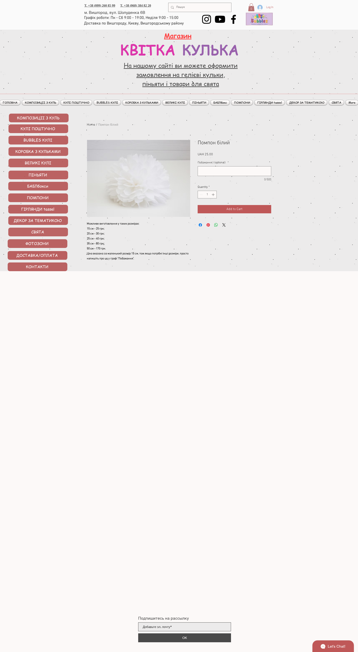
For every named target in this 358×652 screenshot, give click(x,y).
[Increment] (213, 194)
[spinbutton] (207, 194)
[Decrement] (200, 194)
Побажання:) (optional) (212, 162)
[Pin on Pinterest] (208, 224)
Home (91, 125)
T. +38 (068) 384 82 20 (135, 5)
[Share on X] (223, 224)
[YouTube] (220, 19)
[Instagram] (207, 19)
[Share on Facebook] (200, 224)
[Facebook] (233, 19)
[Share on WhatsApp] (216, 224)
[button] (251, 7)
